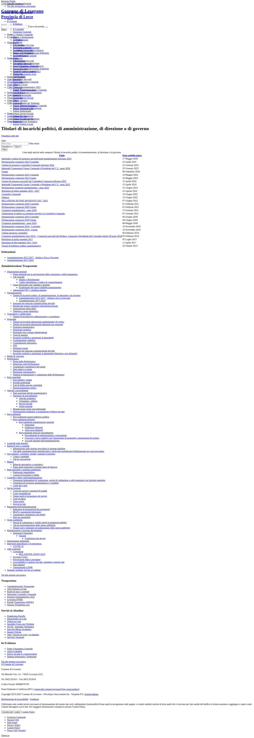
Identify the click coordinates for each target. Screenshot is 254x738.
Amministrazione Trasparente (20, 586)
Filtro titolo (34, 143)
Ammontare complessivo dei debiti (29, 514)
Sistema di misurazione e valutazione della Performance (38, 374)
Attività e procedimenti (17, 390)
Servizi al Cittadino (16, 92)
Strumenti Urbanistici (23, 533)
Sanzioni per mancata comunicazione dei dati (34, 303)
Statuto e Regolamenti (23, 53)
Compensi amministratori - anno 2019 (19, 223)
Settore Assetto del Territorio (26, 119)
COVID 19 (18, 546)
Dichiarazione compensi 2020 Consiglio (20, 204)
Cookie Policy (28, 712)
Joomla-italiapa (91, 694)
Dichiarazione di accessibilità (14, 699)
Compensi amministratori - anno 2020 (19, 210)
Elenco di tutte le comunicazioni (22, 654)
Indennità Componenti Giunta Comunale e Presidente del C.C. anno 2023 (36, 184)
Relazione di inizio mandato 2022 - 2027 (20, 191)
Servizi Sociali (25, 403)
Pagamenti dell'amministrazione (21, 506)
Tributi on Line (14, 621)
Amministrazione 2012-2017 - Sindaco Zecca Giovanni (33, 257)
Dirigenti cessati (20, 348)
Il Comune (12, 37)
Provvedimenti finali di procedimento (36, 433)
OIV (15, 345)
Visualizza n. (7, 146)
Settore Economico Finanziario (27, 108)
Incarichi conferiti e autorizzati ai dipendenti (33, 337)
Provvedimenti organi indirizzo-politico (31, 417)
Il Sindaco (17, 39)
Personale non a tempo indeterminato (30, 332)
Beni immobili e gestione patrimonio (24, 469)
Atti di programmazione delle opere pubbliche (34, 525)
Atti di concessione (22, 459)
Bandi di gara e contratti (18, 446)
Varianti (22, 535)
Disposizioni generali (17, 271)
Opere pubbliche (14, 520)
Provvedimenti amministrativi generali (36, 422)
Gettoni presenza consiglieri (14, 233)
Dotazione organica (22, 330)
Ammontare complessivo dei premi (29, 366)
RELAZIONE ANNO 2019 (32, 554)
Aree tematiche (14, 95)
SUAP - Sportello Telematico (20, 626)
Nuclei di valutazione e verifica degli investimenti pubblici (40, 522)
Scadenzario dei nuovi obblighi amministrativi (40, 287)
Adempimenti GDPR (23, 567)
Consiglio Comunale (11, 194)
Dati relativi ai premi (22, 369)
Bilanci (10, 462)
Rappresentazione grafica (24, 388)
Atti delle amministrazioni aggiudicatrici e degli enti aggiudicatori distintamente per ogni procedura (58, 451)
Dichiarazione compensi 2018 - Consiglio (21, 226)
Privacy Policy (14, 725)
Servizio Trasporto (15, 637)
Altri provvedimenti (34, 430)
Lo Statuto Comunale (23, 50)
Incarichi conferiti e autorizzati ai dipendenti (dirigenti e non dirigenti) (45, 353)
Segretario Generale (22, 47)
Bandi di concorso (15, 356)
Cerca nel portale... (37, 26)
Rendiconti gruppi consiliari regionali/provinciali (35, 306)
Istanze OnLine (14, 632)
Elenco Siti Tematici (16, 730)
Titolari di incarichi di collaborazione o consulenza (36, 316)
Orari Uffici (12, 100)
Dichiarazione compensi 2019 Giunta (19, 220)
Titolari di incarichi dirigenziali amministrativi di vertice (38, 322)
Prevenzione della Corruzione (26, 559)
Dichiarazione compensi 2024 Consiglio (20, 162)
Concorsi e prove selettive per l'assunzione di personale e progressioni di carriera (62, 438)
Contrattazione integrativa (25, 343)
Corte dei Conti (20, 485)
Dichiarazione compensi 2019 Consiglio (20, 217)
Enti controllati (14, 377)
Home (10, 34)
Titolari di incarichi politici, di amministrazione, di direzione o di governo (46, 295)
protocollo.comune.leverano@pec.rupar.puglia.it (57, 689)
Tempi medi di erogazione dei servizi (30, 496)
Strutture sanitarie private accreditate (24, 570)
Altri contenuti (13, 549)
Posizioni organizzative (23, 327)
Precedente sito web (22, 79)
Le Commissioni (20, 55)
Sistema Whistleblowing (18, 605)
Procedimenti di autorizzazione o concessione (46, 435)
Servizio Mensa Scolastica (19, 629)
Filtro (4, 149)
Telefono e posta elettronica (25, 311)
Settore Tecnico (20, 116)
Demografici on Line (16, 619)
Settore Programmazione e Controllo (30, 105)
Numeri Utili (13, 720)
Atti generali (18, 277)
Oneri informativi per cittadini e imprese (31, 285)
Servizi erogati (13, 488)
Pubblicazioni (19, 76)
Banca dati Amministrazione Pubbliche (31, 68)
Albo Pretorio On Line (23, 61)
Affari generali (25, 406)
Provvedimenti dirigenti (24, 419)
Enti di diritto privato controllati (27, 385)
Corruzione (18, 551)
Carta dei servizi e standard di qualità (30, 491)
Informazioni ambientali (18, 541)
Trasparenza (12, 58)
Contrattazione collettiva (24, 340)
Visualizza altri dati (10, 136)
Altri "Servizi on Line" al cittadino (23, 634)
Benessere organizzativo (24, 372)
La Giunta (17, 42)
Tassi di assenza (20, 335)
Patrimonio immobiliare (24, 472)
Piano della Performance (24, 361)
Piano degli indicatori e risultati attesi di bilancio (35, 467)
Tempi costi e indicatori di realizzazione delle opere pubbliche (41, 528)
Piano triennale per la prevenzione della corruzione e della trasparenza (45, 274)
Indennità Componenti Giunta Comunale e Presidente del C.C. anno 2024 (36, 168)
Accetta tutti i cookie (11, 712)
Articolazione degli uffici (24, 308)
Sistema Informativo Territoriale (21, 656)
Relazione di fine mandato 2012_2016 (19, 242)
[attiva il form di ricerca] (2, 24)
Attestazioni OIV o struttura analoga (29, 290)
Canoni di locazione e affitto (26, 475)
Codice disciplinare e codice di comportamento (40, 282)
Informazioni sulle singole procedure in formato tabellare (39, 448)
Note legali (12, 722)
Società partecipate (21, 382)
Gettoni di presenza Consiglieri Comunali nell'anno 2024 (28, 165)
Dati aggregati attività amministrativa (30, 393)
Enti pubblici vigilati (22, 380)
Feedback (34, 699)
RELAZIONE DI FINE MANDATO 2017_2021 (25, 200)
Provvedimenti (14, 414)
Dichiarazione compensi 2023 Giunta (19, 178)
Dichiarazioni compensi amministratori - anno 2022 (25, 187)
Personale (11, 319)
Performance (13, 359)
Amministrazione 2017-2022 (20, 260)
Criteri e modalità (21, 456)
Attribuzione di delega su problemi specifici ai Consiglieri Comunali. (33, 213)
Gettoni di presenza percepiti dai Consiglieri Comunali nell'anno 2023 (34, 181)
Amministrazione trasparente (26, 63)
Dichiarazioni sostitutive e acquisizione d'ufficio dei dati (39, 411)
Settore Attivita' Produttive (25, 121)
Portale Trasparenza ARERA (20, 602)
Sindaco (5, 197)
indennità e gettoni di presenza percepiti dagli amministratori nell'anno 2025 (36, 158)
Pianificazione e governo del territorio (24, 530)
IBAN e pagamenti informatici (27, 512)
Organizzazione (14, 293)
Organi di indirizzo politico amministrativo (21, 246)
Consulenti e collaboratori (19, 314)
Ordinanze (18, 74)
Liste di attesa (19, 499)
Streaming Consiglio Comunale (21, 594)
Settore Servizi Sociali (23, 113)
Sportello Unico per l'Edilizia (20, 624)
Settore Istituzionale (22, 111)
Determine (29, 425)
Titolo (62, 155)
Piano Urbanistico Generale (26, 82)
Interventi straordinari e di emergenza (24, 543)
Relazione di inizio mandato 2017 (17, 239)
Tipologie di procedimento (25, 396)
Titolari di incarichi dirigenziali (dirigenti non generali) (38, 324)
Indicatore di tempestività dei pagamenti (31, 509)
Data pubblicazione (132, 155)
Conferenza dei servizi (35, 538)
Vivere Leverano (15, 98)
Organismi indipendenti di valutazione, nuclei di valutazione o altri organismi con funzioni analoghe (59, 480)
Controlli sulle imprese (17, 443)
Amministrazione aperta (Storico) (28, 66)
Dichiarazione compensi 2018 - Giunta (19, 229)
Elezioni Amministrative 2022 (27, 87)
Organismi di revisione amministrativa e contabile (36, 483)
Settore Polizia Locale (23, 124)
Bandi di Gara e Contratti (24, 71)
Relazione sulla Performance (26, 364)
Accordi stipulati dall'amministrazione (42, 440)
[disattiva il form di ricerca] (5, 24)
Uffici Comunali (14, 103)
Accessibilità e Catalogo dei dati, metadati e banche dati (38, 562)
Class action (18, 501)
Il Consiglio (18, 45)
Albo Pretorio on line (17, 589)
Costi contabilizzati (22, 493)
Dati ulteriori (19, 565)
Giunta (5, 171)
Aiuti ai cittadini (14, 651)
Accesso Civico (20, 84)
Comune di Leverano (22, 13)
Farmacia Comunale (16, 717)
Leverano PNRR (15, 599)
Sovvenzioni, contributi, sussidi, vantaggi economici (31, 454)
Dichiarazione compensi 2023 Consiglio (20, 175)
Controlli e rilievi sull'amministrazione (24, 477)
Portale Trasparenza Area (24, 90)
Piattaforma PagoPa (16, 616)
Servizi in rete (19, 504)
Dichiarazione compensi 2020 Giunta (19, 207)
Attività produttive (27, 398)
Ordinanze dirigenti (34, 427)
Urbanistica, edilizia (28, 401)
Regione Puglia (8, 1)
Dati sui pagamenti (21, 517)
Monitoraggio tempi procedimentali (29, 409)
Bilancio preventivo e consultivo (28, 464)
